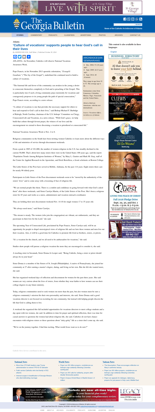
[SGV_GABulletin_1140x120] (77, 14)
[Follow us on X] (128, 19)
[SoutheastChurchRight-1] (125, 238)
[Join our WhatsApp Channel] (136, 19)
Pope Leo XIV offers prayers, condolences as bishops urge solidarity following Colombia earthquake (76, 367)
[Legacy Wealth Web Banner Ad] (77, 401)
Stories (19, 35)
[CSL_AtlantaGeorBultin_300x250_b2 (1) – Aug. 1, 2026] (125, 121)
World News (64, 361)
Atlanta (16, 41)
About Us (50, 410)
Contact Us (135, 35)
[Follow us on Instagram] (132, 19)
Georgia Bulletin (48, 24)
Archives (119, 35)
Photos (102, 35)
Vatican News (108, 361)
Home (42, 410)
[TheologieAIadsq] (125, 92)
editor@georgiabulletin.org (89, 406)
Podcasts (53, 35)
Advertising (85, 35)
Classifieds (69, 35)
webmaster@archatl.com (106, 406)
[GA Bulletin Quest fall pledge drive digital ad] (125, 219)
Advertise (102, 410)
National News (21, 361)
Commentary (36, 35)
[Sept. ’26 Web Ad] (125, 149)
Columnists (70, 410)
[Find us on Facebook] (124, 19)
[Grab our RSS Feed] (140, 19)
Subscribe (92, 410)
